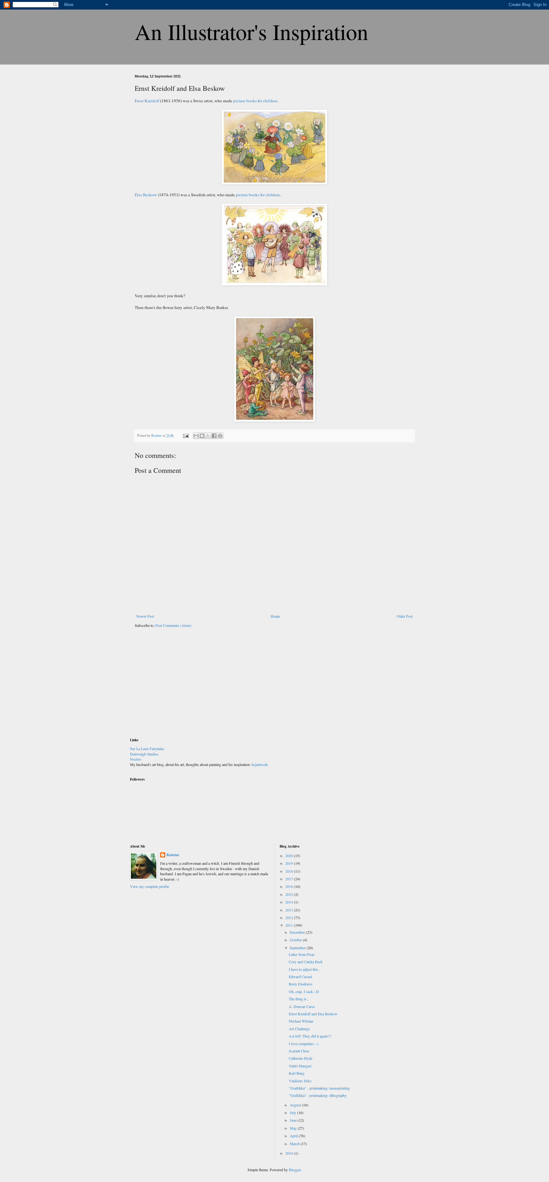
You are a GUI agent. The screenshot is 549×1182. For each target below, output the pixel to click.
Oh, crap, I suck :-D (304, 991)
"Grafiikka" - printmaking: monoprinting (319, 1088)
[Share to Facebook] (214, 436)
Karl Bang (296, 1073)
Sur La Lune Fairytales (147, 748)
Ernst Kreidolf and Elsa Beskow (313, 1013)
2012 (289, 917)
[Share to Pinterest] (220, 436)
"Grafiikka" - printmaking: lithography (318, 1095)
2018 (289, 871)
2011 (289, 925)
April (294, 1135)
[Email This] (196, 436)
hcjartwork (260, 764)
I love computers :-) (303, 1043)
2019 (289, 863)
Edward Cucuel (300, 976)
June (294, 1120)
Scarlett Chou (299, 1050)
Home (275, 616)
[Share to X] (208, 436)
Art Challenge (299, 1028)
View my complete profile (149, 886)
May (294, 1128)
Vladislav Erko (300, 1080)
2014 (289, 901)
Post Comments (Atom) (173, 625)
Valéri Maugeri (300, 1065)
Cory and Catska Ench (305, 961)
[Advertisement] (177, 687)
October (296, 939)
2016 (289, 886)
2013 (289, 909)
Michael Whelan (301, 1021)
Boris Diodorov (301, 983)
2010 (289, 1153)
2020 (289, 855)
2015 (289, 894)
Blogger (295, 1169)
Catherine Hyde (300, 1058)
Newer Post (145, 616)
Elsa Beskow (146, 195)
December (298, 932)
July (293, 1112)
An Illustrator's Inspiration (251, 31)
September (298, 947)
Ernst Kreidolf (147, 101)
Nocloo (135, 759)
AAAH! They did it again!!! (310, 1035)
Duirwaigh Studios (144, 753)
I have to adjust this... (305, 969)
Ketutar (172, 854)
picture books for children (255, 101)
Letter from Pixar (302, 954)
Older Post (404, 616)
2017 (289, 878)
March (295, 1143)
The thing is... (299, 998)
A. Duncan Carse (302, 1006)
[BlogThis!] (202, 436)
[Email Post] (185, 435)
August (296, 1104)
